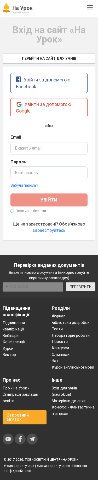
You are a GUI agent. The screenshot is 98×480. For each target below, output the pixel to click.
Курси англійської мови (73, 367)
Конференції (14, 342)
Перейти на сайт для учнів (49, 58)
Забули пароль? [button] (24, 185)
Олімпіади (61, 354)
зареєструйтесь (49, 230)
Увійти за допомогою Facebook (43, 83)
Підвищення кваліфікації (14, 326)
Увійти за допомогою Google (43, 108)
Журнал (58, 316)
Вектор (9, 354)
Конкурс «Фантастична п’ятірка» (73, 410)
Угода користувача (19, 466)
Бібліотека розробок (71, 322)
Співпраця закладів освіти (20, 397)
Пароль (18, 161)
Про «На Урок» (16, 388)
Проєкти (60, 341)
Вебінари (11, 335)
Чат (55, 360)
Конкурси (60, 348)
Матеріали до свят (69, 401)
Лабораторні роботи (71, 335)
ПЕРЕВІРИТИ (80, 287)
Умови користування (53, 466)
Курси (8, 348)
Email (15, 137)
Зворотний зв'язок (18, 417)
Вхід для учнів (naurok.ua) (64, 391)
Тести (57, 329)
